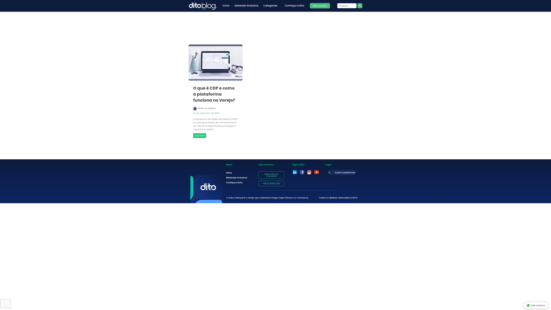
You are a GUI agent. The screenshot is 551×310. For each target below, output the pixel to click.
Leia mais (200, 135)
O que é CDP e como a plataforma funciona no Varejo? (214, 94)
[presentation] (216, 62)
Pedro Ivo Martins (207, 108)
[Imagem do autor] (195, 107)
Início (229, 172)
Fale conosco (538, 305)
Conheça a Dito (234, 182)
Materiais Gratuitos (236, 177)
